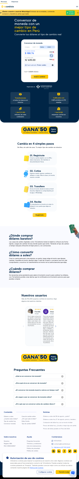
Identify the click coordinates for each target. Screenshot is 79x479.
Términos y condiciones (34, 443)
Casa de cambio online (29, 416)
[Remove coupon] (52, 65)
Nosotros (6, 441)
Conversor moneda (10, 423)
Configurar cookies (45, 472)
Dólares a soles (8, 416)
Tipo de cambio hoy (10, 421)
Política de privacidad (33, 448)
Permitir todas (64, 472)
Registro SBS (8, 443)
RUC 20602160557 (10, 446)
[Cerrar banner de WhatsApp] (78, 13)
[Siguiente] (56, 326)
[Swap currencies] (51, 55)
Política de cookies (32, 451)
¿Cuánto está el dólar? (11, 419)
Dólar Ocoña (25, 421)
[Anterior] (23, 326)
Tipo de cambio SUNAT (29, 423)
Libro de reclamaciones (34, 446)
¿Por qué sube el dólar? (29, 419)
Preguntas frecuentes (33, 441)
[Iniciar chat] (73, 473)
